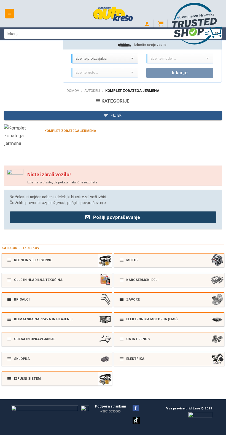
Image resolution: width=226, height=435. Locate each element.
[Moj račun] (147, 24)
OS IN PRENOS (138, 339)
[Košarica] (160, 24)
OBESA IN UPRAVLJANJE (34, 339)
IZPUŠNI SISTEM (27, 379)
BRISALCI (22, 299)
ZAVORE (133, 299)
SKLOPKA (22, 359)
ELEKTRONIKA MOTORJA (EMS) (151, 319)
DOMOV (73, 91)
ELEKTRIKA (135, 359)
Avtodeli (92, 91)
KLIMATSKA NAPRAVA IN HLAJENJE (43, 319)
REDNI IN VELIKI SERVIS (33, 260)
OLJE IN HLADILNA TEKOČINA (38, 280)
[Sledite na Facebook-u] (136, 408)
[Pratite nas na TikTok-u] (136, 423)
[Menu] (9, 13)
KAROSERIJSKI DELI (142, 280)
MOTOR (132, 260)
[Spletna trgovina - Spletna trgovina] (113, 13)
